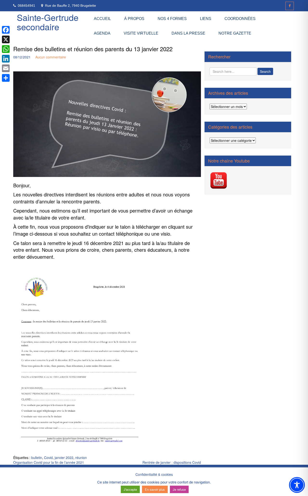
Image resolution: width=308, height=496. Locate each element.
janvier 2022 (64, 457)
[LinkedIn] (6, 58)
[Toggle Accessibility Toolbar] (296, 484)
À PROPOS (134, 19)
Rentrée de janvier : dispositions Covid (171, 462)
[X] (6, 39)
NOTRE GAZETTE (234, 33)
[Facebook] (289, 6)
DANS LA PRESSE (188, 33)
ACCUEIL (102, 19)
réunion (81, 457)
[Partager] (6, 78)
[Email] (6, 68)
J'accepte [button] (130, 489)
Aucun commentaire (50, 57)
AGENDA (102, 33)
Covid (48, 457)
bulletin (36, 457)
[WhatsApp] (6, 49)
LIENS (205, 19)
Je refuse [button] (179, 489)
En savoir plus (155, 489)
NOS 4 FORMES (172, 19)
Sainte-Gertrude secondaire (47, 22)
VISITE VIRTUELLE (141, 33)
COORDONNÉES (240, 19)
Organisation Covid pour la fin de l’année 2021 (48, 462)
